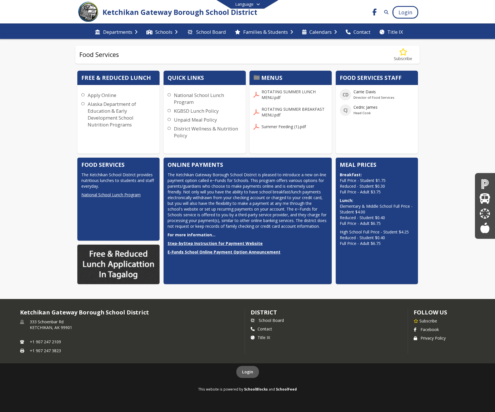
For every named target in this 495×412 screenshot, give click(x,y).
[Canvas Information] (485, 213)
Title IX (264, 337)
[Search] (385, 12)
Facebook (430, 329)
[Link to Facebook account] (374, 13)
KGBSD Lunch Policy (196, 111)
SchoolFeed (286, 389)
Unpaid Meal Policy (195, 119)
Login (247, 372)
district (264, 312)
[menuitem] (116, 31)
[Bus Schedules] (484, 199)
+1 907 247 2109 (45, 341)
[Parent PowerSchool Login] (485, 184)
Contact (265, 329)
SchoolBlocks (256, 389)
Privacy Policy (433, 338)
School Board (271, 320)
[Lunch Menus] (484, 228)
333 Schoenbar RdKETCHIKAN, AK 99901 (51, 324)
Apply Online (102, 95)
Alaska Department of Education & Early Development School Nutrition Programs (112, 114)
